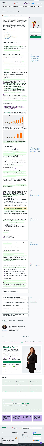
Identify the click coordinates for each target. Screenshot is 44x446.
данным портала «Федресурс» (7, 112)
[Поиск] (38, 0)
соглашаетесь (11, 439)
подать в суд (8, 151)
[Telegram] (33, 3)
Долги (10, 6)
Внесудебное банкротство (20, 320)
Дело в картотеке (5, 384)
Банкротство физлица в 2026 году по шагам (16, 433)
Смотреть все (40, 413)
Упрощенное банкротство (4, 321)
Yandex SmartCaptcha (35, 35)
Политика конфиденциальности (19, 443)
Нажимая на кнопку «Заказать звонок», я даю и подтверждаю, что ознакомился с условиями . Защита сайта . (16, 405)
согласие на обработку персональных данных (19, 405)
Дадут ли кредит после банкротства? (35, 265)
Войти (41, 0)
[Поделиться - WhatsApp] (24, 336)
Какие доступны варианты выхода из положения (9, 31)
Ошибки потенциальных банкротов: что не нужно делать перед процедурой (35, 192)
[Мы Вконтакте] (22, 434)
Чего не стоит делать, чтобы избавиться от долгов (9, 30)
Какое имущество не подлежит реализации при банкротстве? (34, 244)
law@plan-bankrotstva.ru (25, 433)
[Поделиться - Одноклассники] (23, 336)
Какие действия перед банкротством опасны (8, 35)
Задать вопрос (4, 332)
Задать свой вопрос (33, 301)
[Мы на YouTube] (23, 434)
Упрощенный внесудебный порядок (7, 34)
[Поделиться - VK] (26, 336)
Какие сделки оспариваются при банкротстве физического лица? (34, 195)
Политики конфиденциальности (8, 441)
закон (8, 349)
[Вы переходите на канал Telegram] (20, 428)
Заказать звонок (25, 403)
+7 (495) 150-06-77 (26, 2)
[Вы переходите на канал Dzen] (18, 428)
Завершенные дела (12, 0)
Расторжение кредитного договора (35, 58)
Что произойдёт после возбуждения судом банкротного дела (10, 37)
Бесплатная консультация (11, 362)
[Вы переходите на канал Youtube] (12, 428)
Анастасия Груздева (4, 330)
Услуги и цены (7, 0)
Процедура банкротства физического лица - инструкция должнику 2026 (35, 149)
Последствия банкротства (32, 6)
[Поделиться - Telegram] (28, 336)
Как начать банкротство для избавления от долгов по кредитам (11, 36)
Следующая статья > (33, 341)
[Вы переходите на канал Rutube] (14, 428)
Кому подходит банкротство (7, 32)
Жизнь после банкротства (6, 38)
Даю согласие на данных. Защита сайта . (36, 35)
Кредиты (14, 320)
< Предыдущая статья (9, 341)
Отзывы (15, 0)
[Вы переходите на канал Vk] (16, 428)
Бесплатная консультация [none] (39, 3)
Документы (24, 0)
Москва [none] (3, 4)
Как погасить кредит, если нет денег (35, 56)
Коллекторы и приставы (15, 6)
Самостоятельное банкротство (23, 6)
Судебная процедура (6, 33)
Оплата (21, 0)
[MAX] (31, 3)
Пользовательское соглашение (25, 443)
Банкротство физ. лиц (4, 6)
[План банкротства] (5, 3)
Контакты (19, 0)
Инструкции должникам (9, 320)
